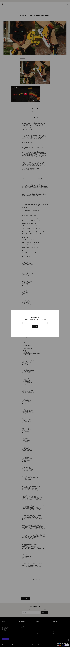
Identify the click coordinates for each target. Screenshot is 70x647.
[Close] (56, 312)
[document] (35, 323)
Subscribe (35, 326)
